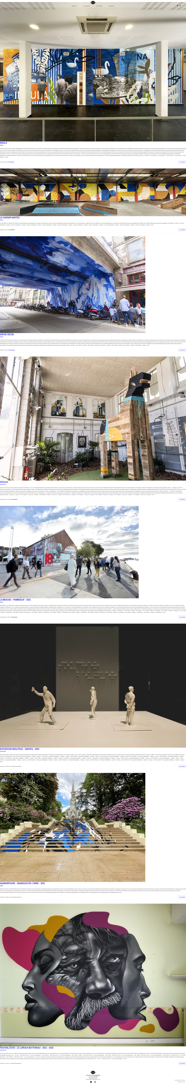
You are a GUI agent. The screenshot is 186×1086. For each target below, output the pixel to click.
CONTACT (111, 6)
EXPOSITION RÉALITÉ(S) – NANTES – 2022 (19, 749)
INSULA (3, 142)
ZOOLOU (4, 481)
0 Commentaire (11, 162)
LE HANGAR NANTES (9, 217)
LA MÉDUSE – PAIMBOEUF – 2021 (15, 599)
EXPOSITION (3, 484)
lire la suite (182, 162)
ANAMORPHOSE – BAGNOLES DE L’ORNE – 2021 (22, 883)
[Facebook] (178, 6)
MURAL (1, 145)
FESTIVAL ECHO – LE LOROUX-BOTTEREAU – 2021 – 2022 (26, 1047)
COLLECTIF (86, 6)
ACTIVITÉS (99, 6)
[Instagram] (180, 6)
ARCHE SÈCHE (7, 334)
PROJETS (74, 6)
